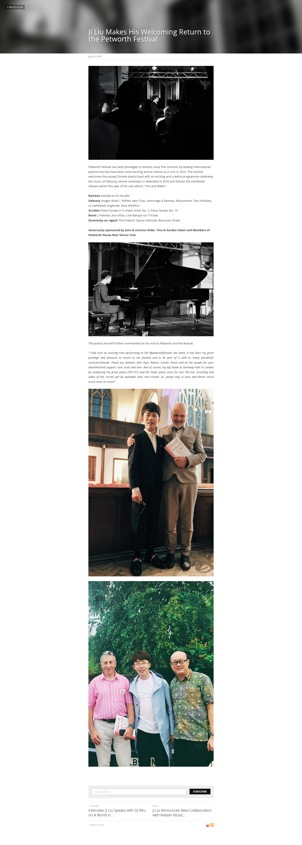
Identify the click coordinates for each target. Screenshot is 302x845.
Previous (95, 805)
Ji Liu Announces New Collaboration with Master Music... (182, 812)
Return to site (16, 7)
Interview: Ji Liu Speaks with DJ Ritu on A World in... (117, 812)
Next (155, 805)
